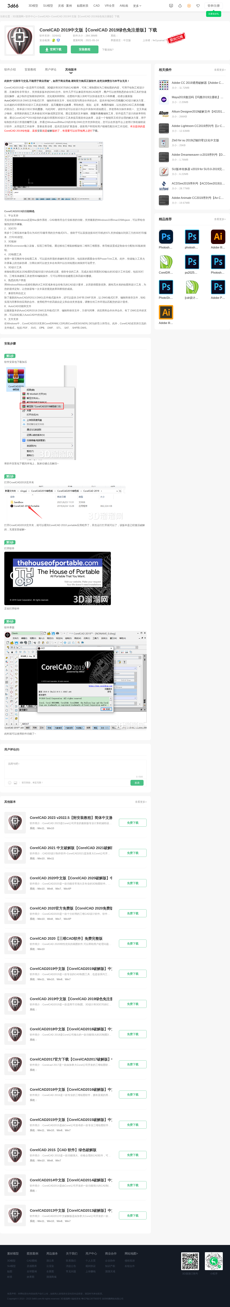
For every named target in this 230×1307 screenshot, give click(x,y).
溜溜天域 (110, 1271)
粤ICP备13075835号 (91, 1298)
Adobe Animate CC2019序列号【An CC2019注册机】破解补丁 (199, 197)
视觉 (58, 104)
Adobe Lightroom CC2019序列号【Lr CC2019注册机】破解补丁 (199, 126)
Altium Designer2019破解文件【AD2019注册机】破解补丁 (199, 111)
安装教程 (84, 49)
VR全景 (110, 5)
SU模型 (48, 5)
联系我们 (71, 1260)
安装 (39, 130)
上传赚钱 (91, 1271)
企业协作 (110, 1260)
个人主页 (91, 1260)
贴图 (9, 1271)
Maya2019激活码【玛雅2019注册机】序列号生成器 (199, 97)
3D (48, 87)
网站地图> (131, 1253)
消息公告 (71, 1266)
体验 (19, 224)
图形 (40, 109)
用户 (106, 91)
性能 (120, 100)
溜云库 (50, 1260)
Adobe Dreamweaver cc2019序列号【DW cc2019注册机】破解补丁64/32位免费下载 (199, 154)
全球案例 (32, 1271)
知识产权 (110, 1266)
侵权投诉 (130, 1260)
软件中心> (31, 16)
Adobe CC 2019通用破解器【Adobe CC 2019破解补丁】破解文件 (199, 82)
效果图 (30, 1276)
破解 (49, 130)
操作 (11, 96)
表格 (100, 113)
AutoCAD (9, 100)
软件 (76, 87)
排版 (93, 113)
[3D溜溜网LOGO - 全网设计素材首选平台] (13, 6)
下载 (95, 130)
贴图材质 (82, 5)
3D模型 (33, 5)
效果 (68, 104)
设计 (53, 87)
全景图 (50, 1271)
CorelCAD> (44, 16)
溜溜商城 (51, 1276)
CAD (96, 5)
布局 (103, 104)
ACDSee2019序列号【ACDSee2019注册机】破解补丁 (199, 183)
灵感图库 (32, 1266)
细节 (29, 122)
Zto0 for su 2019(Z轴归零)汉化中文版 (195, 140)
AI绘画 (124, 5)
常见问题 (71, 1271)
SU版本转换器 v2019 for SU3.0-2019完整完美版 (199, 169)
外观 (112, 96)
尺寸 (92, 263)
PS (42, 327)
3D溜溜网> (19, 16)
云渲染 (50, 1266)
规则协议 (91, 1266)
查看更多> (141, 802)
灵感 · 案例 (65, 5)
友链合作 (130, 1266)
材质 (9, 1276)
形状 (88, 276)
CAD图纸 (32, 1260)
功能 (141, 104)
